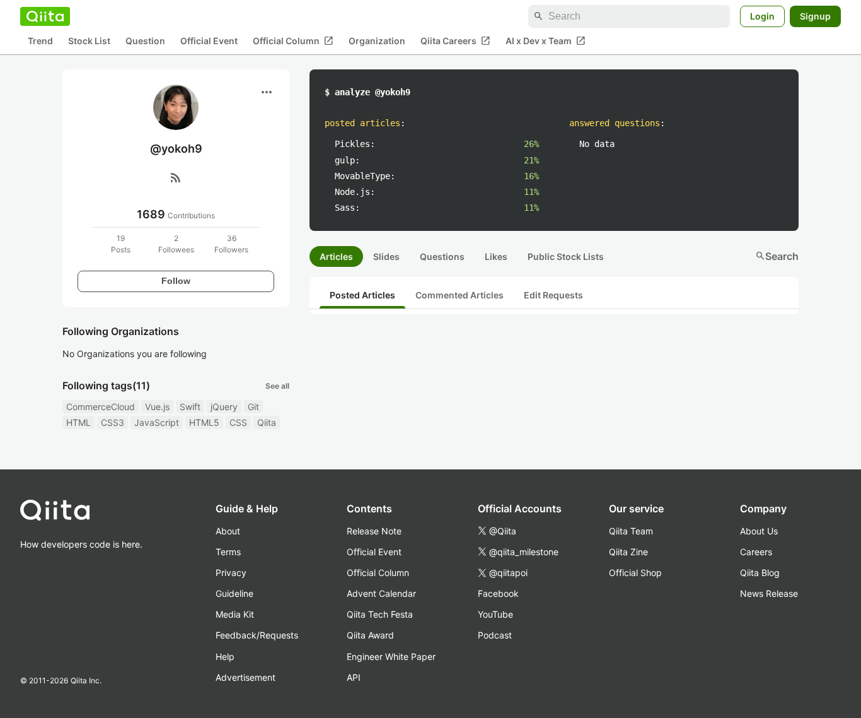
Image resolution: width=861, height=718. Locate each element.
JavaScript (156, 422)
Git (253, 406)
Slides (386, 256)
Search (777, 256)
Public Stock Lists (566, 256)
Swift (190, 406)
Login (762, 16)
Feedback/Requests (257, 635)
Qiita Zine (628, 551)
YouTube (495, 614)
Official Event (209, 41)
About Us (759, 531)
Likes (496, 256)
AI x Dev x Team (546, 41)
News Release (769, 593)
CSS (238, 422)
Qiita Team (631, 531)
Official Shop (635, 572)
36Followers (231, 243)
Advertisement (245, 677)
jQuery (224, 406)
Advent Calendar (381, 593)
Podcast (495, 635)
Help (225, 656)
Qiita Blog (760, 572)
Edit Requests (553, 295)
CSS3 (112, 422)
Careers (756, 551)
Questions (442, 256)
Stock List (89, 41)
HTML (78, 422)
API (354, 677)
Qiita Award (370, 635)
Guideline (234, 593)
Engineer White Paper (391, 656)
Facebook (498, 593)
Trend (40, 41)
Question (145, 41)
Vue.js (157, 406)
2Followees (176, 243)
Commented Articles (459, 295)
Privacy (231, 572)
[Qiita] (45, 16)
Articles (336, 256)
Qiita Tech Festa (380, 614)
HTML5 (204, 422)
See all (277, 386)
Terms (228, 551)
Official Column (293, 41)
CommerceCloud (100, 406)
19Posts (120, 243)
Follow (175, 281)
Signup (815, 16)
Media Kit (235, 614)
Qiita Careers (455, 41)
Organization (377, 41)
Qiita (266, 422)
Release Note (374, 531)
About (228, 531)
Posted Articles (362, 295)
